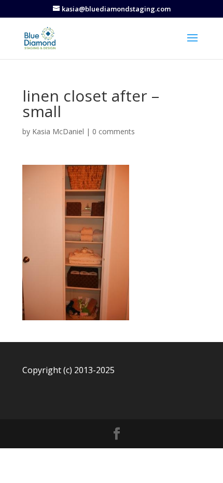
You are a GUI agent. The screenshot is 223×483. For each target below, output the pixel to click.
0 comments (113, 131)
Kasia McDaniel (58, 131)
